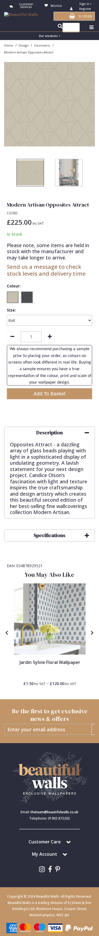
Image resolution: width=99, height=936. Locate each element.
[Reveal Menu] (91, 27)
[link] (42, 869)
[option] (49, 104)
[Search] (74, 27)
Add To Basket (49, 393)
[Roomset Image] (50, 619)
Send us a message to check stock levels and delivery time (46, 270)
